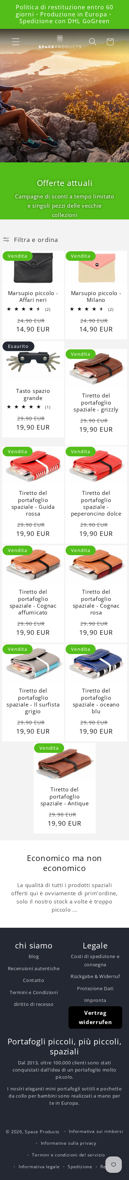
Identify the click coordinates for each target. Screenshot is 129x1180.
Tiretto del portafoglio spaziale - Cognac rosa (96, 602)
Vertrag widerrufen (95, 1017)
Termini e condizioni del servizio (68, 1155)
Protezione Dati (95, 988)
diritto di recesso (34, 1004)
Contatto (33, 980)
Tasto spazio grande (33, 394)
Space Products (42, 1132)
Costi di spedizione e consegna (95, 960)
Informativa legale (39, 1167)
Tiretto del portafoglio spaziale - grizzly (96, 402)
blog (34, 956)
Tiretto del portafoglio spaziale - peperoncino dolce (96, 503)
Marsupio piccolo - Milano (96, 297)
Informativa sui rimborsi (96, 1131)
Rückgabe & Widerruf (95, 976)
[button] (15, 41)
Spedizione (80, 1167)
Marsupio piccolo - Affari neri (33, 297)
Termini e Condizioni (34, 992)
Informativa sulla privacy (68, 1143)
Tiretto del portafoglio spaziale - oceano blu (96, 701)
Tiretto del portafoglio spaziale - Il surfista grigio (32, 701)
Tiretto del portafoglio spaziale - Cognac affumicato (32, 602)
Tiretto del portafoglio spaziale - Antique (64, 796)
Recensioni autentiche (34, 968)
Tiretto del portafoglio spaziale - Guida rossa (32, 503)
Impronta (95, 1000)
